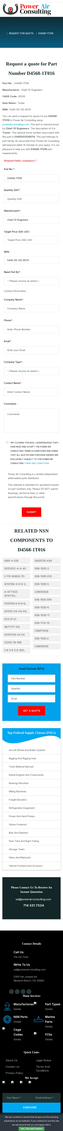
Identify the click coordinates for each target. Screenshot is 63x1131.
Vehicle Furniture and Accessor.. (26, 865)
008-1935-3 (42, 568)
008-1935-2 (42, 638)
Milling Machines (17, 791)
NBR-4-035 (11, 560)
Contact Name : (13, 383)
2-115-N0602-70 (14, 576)
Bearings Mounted (18, 783)
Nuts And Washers (18, 832)
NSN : (7, 251)
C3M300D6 (41, 591)
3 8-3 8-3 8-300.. (14, 650)
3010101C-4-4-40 (15, 568)
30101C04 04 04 (14, 634)
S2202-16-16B (12, 642)
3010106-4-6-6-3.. (15, 584)
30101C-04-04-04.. (16, 611)
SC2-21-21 (10, 619)
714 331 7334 (33, 905)
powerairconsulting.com (15, 124)
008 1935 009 (43, 599)
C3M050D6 (41, 646)
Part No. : (9, 169)
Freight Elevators (18, 799)
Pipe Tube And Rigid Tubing (24, 841)
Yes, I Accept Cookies (31, 1128)
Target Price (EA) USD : (17, 231)
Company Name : (14, 299)
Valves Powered (17, 824)
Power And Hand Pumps (22, 816)
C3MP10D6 (41, 630)
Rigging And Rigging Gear (22, 758)
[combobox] (31, 281)
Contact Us (12, 1066)
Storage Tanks (17, 849)
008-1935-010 (43, 576)
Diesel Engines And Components (26, 775)
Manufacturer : (12, 210)
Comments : (10, 403)
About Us (11, 1060)
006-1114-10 (42, 623)
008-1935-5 (42, 584)
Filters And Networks (20, 857)
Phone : (8, 320)
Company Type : (13, 361)
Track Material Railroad (21, 766)
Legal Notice (43, 1060)
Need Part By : (12, 272)
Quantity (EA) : (12, 190)
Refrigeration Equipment (22, 808)
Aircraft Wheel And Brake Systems (27, 750)
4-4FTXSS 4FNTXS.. (11, 593)
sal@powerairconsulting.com (32, 899)
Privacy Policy (14, 1073)
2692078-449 (43, 560)
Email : (7, 341)
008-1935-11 (42, 615)
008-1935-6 (42, 607)
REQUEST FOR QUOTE (21, 33)
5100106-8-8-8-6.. (15, 603)
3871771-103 (12, 626)
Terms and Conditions (36, 463)
